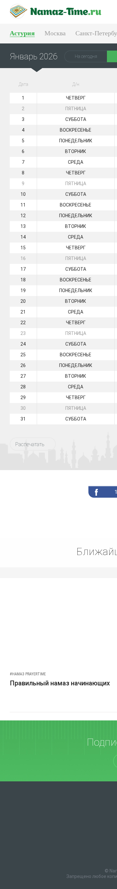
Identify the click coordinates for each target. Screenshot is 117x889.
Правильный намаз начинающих (60, 683)
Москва (55, 33)
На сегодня (86, 56)
